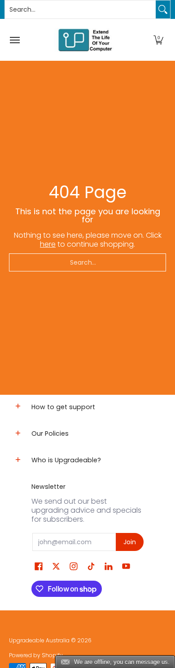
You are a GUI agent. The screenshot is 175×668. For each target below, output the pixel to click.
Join (129, 541)
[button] (158, 40)
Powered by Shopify (36, 655)
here (48, 244)
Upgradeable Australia (39, 640)
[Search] (163, 9)
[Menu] (14, 40)
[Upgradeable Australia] (85, 39)
